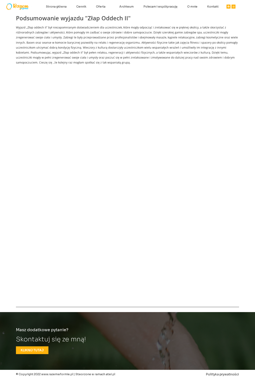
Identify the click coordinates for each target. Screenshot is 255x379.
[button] (32, 350)
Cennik (81, 6)
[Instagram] (233, 7)
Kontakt (213, 6)
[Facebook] (228, 7)
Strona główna (56, 6)
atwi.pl (110, 374)
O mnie (192, 6)
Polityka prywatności (222, 374)
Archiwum (126, 6)
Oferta (100, 6)
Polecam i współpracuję (160, 6)
